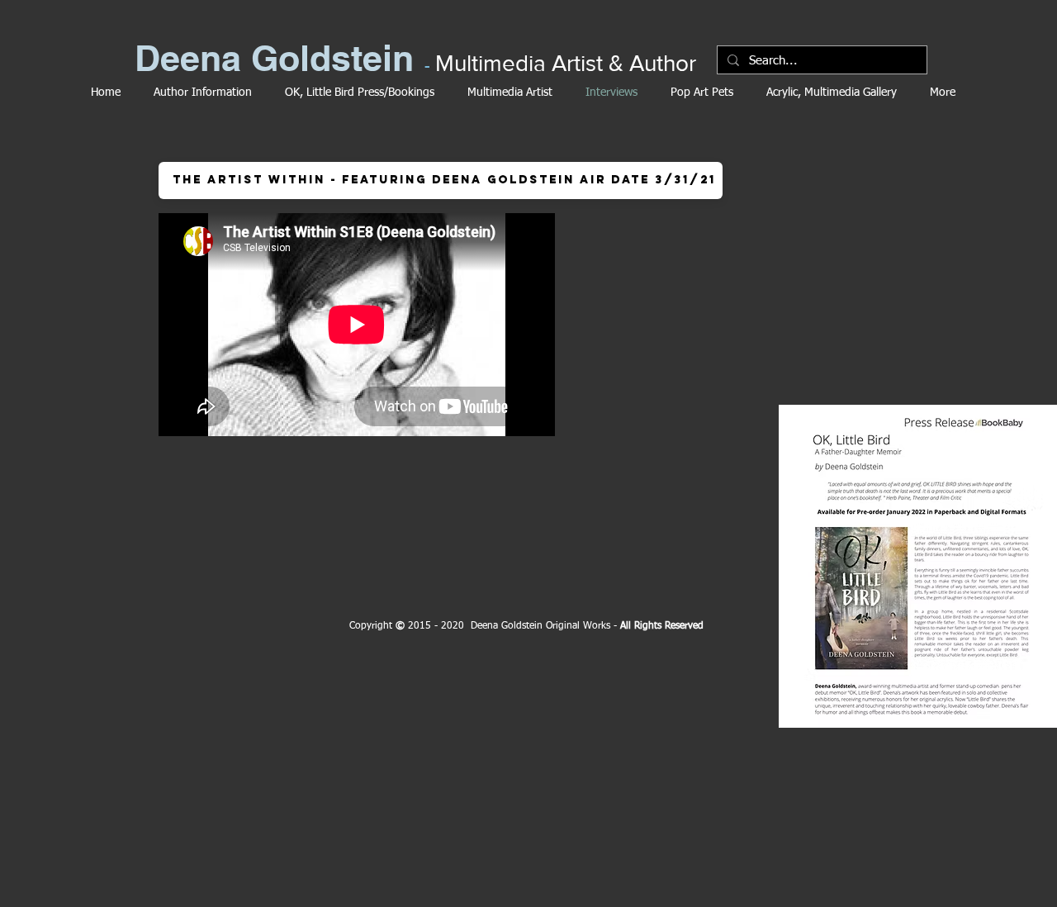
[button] (441, 180)
